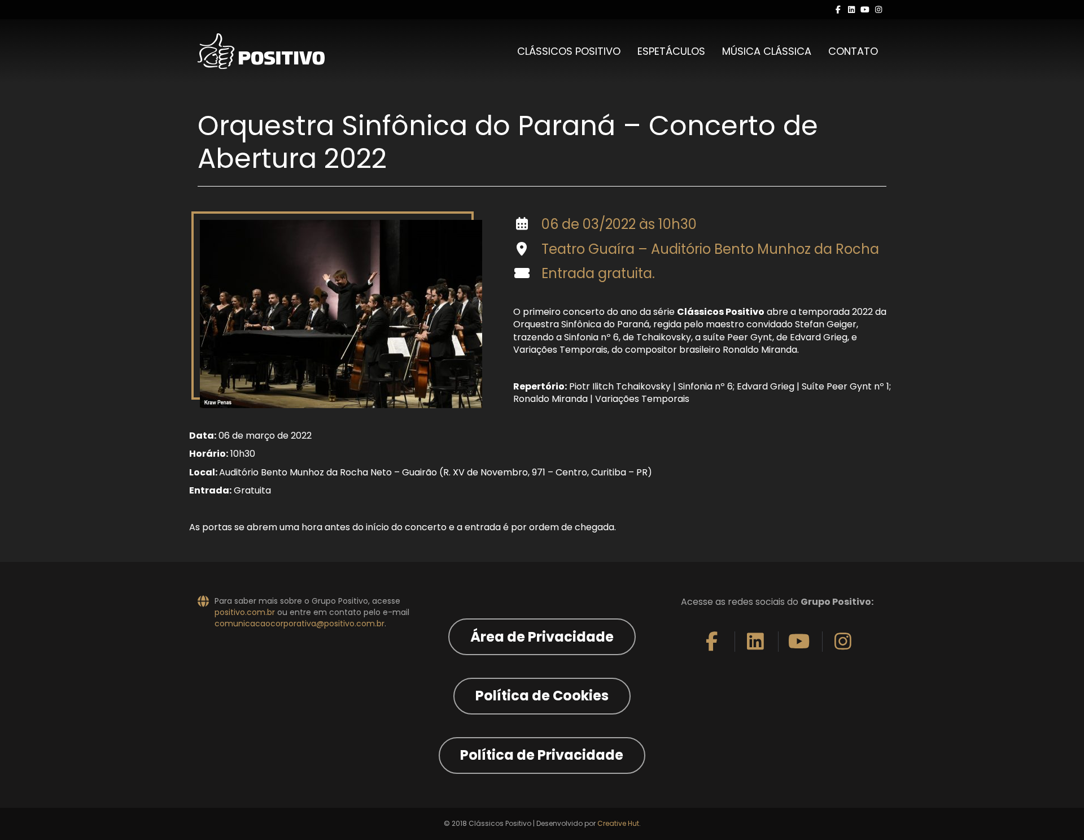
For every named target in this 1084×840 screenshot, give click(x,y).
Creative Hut (618, 823)
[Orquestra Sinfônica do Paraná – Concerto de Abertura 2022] (341, 314)
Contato (853, 51)
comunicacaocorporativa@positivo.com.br (299, 623)
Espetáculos (671, 51)
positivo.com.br (245, 612)
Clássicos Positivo (568, 51)
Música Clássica (766, 51)
